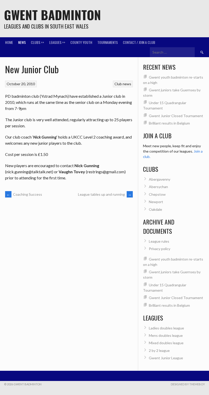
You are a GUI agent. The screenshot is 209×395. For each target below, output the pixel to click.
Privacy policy (159, 248)
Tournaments (107, 42)
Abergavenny (159, 179)
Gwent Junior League (166, 358)
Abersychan (158, 186)
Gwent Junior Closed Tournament (176, 116)
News (22, 42)
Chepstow (157, 194)
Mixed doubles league (166, 343)
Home (9, 42)
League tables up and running (105, 194)
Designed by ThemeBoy (188, 384)
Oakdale (155, 209)
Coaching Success (24, 194)
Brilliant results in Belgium (169, 123)
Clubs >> (37, 42)
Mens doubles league (166, 335)
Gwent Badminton (52, 15)
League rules (159, 241)
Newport (156, 202)
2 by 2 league (159, 350)
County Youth (81, 42)
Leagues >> (57, 42)
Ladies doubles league (166, 328)
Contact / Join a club (139, 42)
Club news (122, 84)
